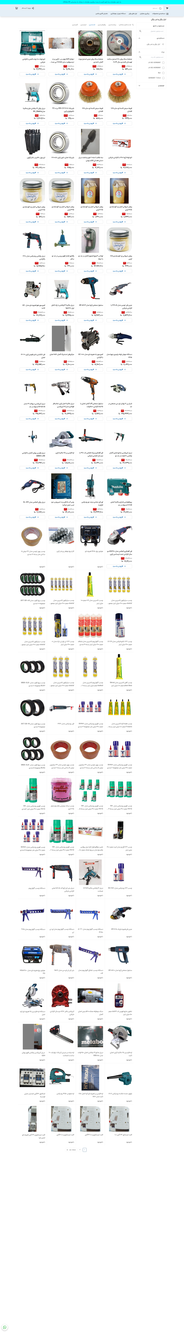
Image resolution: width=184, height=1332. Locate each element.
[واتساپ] (5, 1327)
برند (162, 52)
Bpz (159, 73)
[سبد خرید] (16, 8)
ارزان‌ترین (83, 25)
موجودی (161, 86)
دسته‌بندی (160, 38)
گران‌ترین (75, 25)
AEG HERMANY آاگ (154, 68)
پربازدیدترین (112, 25)
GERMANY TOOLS (154, 78)
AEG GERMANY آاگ (154, 63)
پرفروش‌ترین (102, 25)
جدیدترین (92, 25)
